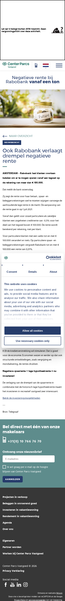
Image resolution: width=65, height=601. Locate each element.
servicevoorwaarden (37, 600)
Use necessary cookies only (32, 340)
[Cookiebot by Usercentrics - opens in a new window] (46, 258)
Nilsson (59, 593)
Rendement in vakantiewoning (21, 516)
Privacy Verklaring (13, 570)
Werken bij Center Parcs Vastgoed (23, 553)
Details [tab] (32, 271)
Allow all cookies (32, 330)
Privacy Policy (19, 600)
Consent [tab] (12, 271)
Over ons (8, 529)
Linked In (19, 584)
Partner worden (12, 547)
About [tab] (53, 271)
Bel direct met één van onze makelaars (31, 429)
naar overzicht (21, 136)
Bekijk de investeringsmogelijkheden (21, 398)
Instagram (25, 584)
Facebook (6, 584)
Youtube (12, 584)
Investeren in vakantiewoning (20, 509)
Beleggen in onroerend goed (20, 503)
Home (16, 65)
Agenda (7, 522)
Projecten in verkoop (15, 497)
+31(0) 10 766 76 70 (25, 441)
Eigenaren (9, 540)
